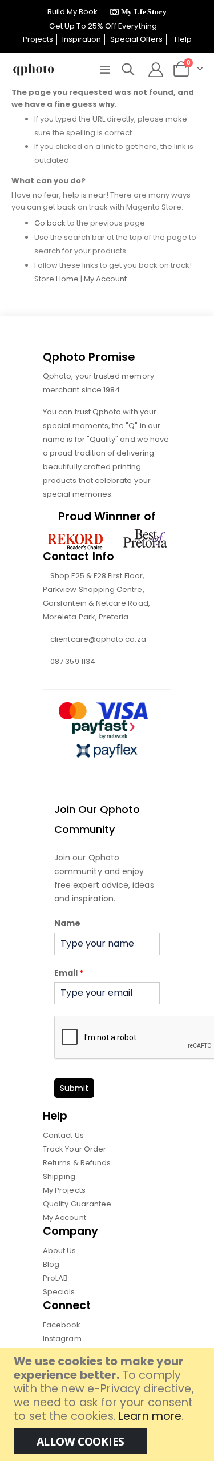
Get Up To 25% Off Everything (104, 26)
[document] (108, 1404)
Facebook (62, 1324)
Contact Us (63, 1135)
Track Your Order (74, 1149)
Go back (50, 223)
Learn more (150, 1416)
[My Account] (155, 69)
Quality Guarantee (77, 1203)
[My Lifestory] (136, 11)
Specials (59, 1291)
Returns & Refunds (77, 1162)
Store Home (56, 278)
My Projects (64, 1190)
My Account (105, 278)
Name (67, 923)
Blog (51, 1264)
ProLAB (55, 1278)
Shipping (59, 1176)
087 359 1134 (72, 661)
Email (68, 973)
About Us (59, 1250)
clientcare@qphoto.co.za (98, 639)
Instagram (62, 1338)
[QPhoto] (33, 69)
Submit (74, 1088)
